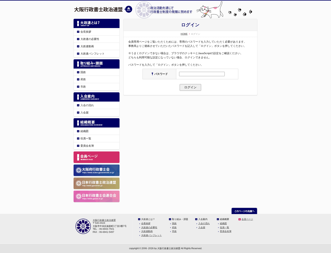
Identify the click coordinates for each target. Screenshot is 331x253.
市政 (83, 86)
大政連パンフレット (92, 53)
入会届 (84, 112)
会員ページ (247, 219)
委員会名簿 (87, 145)
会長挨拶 (85, 31)
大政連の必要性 (89, 39)
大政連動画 (87, 46)
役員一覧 (85, 138)
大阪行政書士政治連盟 (104, 220)
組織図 (84, 131)
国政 (83, 72)
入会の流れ (87, 105)
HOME (184, 34)
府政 (83, 79)
